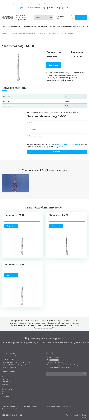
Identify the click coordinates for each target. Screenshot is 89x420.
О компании (25, 4)
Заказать (81, 17)
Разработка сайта (72, 415)
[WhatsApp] (71, 18)
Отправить (57, 152)
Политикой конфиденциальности (67, 144)
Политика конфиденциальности (58, 406)
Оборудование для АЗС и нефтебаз (35, 26)
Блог (57, 4)
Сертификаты (49, 4)
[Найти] (51, 18)
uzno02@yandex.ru (33, 8)
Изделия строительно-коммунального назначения (67, 26)
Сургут (21, 8)
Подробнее (11, 226)
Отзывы (34, 4)
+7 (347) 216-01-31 (48, 8)
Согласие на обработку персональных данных (20, 406)
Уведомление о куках (10, 409)
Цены (40, 4)
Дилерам (64, 4)
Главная (16, 4)
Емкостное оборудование (12, 26)
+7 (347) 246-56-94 (63, 8)
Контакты (72, 4)
